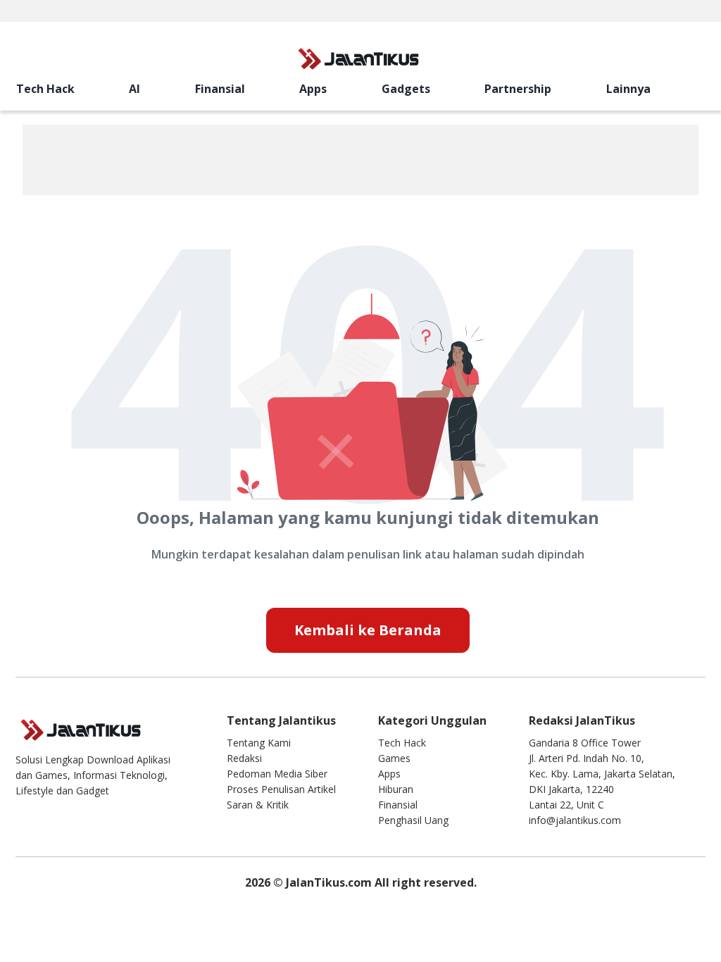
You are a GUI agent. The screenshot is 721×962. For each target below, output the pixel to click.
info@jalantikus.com (575, 820)
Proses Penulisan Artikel (281, 789)
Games (394, 758)
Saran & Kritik (258, 804)
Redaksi (244, 758)
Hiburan (395, 789)
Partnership (517, 88)
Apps (313, 88)
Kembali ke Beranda (367, 629)
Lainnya (628, 88)
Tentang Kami (259, 742)
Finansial (220, 88)
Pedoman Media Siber (277, 773)
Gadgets (406, 88)
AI (134, 88)
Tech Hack (45, 88)
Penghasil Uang (413, 820)
